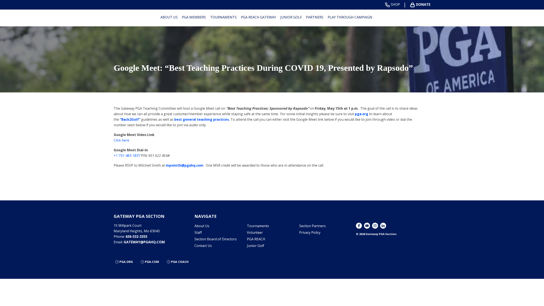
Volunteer (255, 232)
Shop (395, 4)
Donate (423, 4)
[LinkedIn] (383, 226)
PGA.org (126, 262)
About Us (169, 17)
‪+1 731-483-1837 (127, 155)
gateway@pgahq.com (144, 242)
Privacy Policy (309, 232)
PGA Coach (179, 262)
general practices (201, 119)
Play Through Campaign (350, 17)
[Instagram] (375, 226)
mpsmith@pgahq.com (184, 165)
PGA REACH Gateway (258, 17)
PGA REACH (256, 239)
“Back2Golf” (130, 119)
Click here (121, 140)
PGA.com (152, 262)
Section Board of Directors (215, 239)
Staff (198, 232)
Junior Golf (291, 17)
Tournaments (223, 17)
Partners (314, 17)
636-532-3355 (136, 236)
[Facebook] (359, 226)
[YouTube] (367, 226)
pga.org (361, 114)
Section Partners (312, 226)
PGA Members (194, 17)
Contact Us (203, 245)
